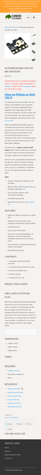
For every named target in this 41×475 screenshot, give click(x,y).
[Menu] (28, 17)
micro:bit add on (13, 417)
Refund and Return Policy (13, 455)
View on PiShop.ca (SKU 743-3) (20, 96)
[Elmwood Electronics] (13, 18)
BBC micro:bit (15, 371)
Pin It (29, 424)
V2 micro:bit (9, 121)
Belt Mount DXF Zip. (15, 407)
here (24, 189)
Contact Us (8, 458)
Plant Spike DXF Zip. (15, 396)
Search (7, 448)
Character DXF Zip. (14, 403)
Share (20, 424)
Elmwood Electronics (15, 470)
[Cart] (33, 17)
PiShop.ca (8, 86)
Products (14, 27)
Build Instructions (14, 389)
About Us (8, 451)
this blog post (26, 86)
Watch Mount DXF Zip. (15, 392)
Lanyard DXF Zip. (14, 400)
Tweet (10, 424)
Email (10, 429)
